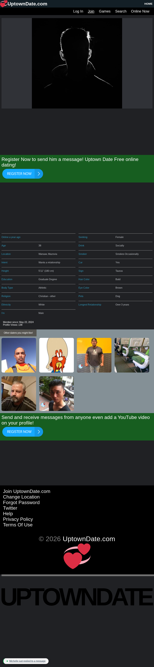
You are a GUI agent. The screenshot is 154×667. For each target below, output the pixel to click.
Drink (81, 245)
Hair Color (84, 279)
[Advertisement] (77, 131)
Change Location (21, 497)
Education (7, 279)
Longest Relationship (90, 304)
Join (91, 11)
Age (4, 245)
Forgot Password (21, 502)
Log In (78, 11)
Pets (81, 296)
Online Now (140, 11)
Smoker (83, 254)
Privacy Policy (18, 519)
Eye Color (84, 287)
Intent (4, 262)
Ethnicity (6, 304)
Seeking (83, 237)
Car (80, 262)
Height (5, 271)
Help (8, 513)
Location (6, 254)
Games (105, 11)
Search (120, 11)
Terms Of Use (18, 524)
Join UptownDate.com (26, 491)
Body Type (7, 287)
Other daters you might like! (18, 333)
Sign (81, 271)
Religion (6, 296)
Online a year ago (11, 237)
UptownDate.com (89, 539)
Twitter (10, 508)
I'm (3, 313)
